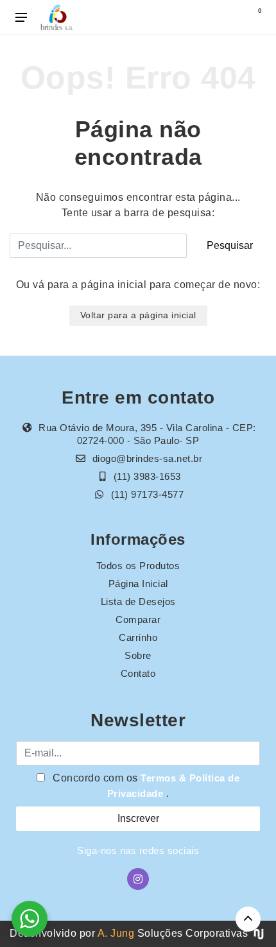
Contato (138, 673)
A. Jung (116, 933)
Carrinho (138, 637)
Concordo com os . (145, 785)
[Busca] (226, 17)
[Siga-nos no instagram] (138, 879)
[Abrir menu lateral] (21, 17)
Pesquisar (230, 245)
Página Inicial (138, 583)
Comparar (138, 619)
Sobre (138, 655)
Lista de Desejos (138, 601)
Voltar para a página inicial (138, 315)
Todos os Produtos (138, 565)
